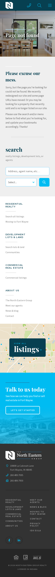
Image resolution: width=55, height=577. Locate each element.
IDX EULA (35, 530)
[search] (44, 182)
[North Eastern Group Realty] (9, 5)
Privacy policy (35, 524)
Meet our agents (14, 305)
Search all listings (15, 216)
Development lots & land (16, 236)
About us (12, 290)
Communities (13, 252)
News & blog (12, 310)
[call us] (29, 5)
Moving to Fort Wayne (17, 221)
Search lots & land (15, 247)
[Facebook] (9, 540)
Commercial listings (16, 277)
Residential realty (14, 205)
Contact (10, 315)
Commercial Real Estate (14, 266)
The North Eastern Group (19, 300)
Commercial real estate (14, 515)
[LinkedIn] (19, 540)
